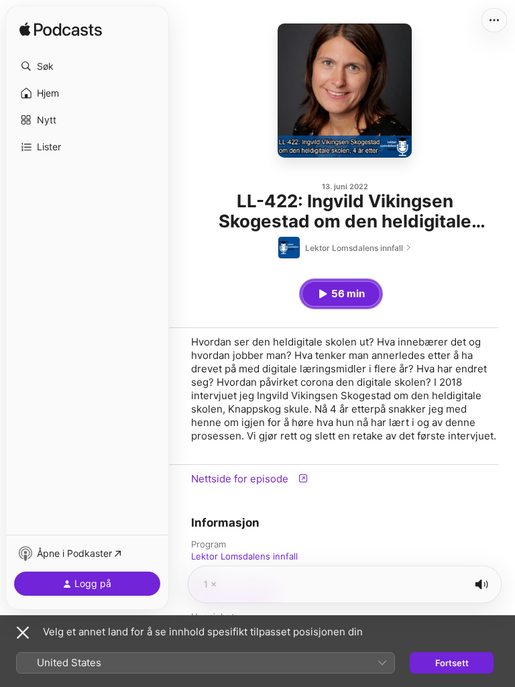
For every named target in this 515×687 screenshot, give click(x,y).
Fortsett (452, 662)
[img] (60, 30)
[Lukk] (23, 633)
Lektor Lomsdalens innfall (244, 556)
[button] (87, 66)
